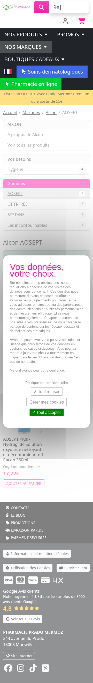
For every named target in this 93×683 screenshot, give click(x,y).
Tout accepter (48, 412)
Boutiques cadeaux (32, 59)
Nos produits (23, 34)
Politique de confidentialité (46, 382)
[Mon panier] (82, 21)
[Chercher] (41, 7)
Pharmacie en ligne (33, 84)
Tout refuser (48, 391)
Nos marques (23, 46)
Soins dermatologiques (55, 71)
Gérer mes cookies (46, 402)
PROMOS (68, 34)
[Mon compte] (65, 21)
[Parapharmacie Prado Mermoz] (17, 7)
